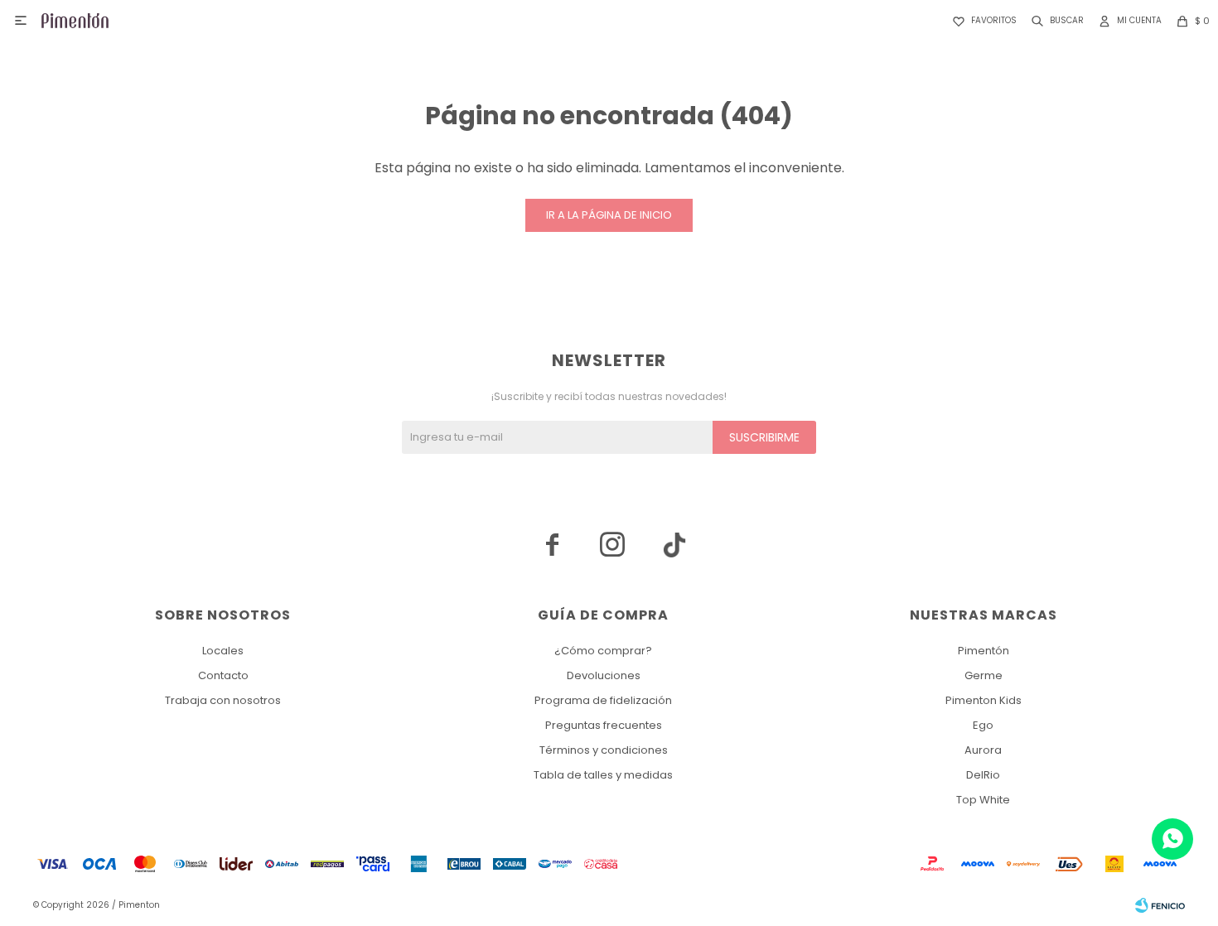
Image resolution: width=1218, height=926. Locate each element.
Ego (983, 725)
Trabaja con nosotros (223, 700)
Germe (983, 675)
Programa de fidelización (603, 700)
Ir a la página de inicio (609, 215)
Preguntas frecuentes (603, 725)
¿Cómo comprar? (603, 650)
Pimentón (983, 650)
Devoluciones (603, 675)
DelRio (983, 775)
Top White (983, 800)
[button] (1054, 20)
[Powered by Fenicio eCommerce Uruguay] (1160, 905)
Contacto (223, 675)
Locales (223, 650)
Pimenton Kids (983, 700)
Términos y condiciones (603, 750)
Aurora (983, 750)
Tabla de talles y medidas (603, 775)
